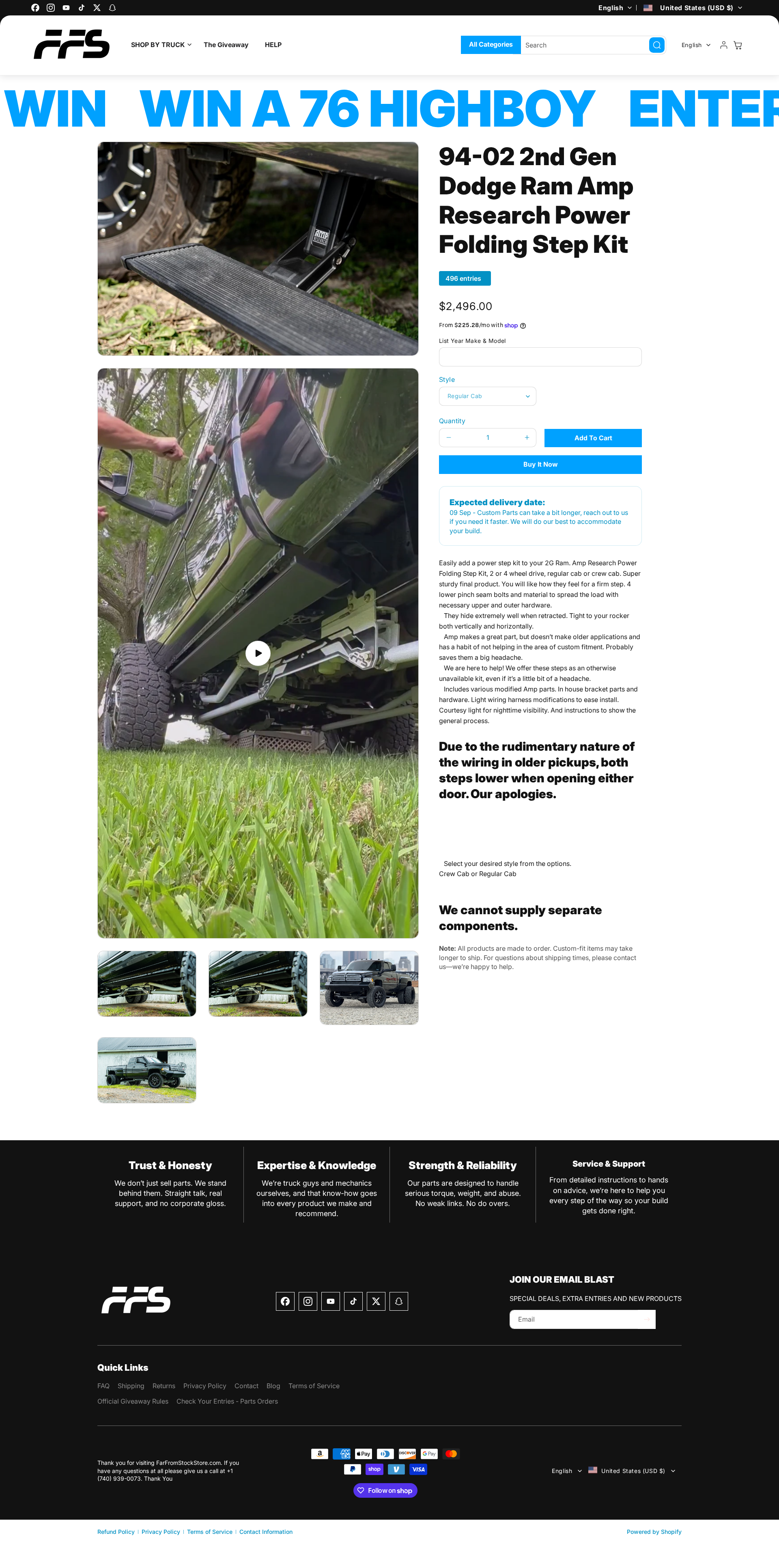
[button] (159, 45)
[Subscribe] (647, 1319)
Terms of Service (209, 1531)
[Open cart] (737, 45)
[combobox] (589, 45)
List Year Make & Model (472, 340)
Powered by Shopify (654, 1531)
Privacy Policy (161, 1531)
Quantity (452, 421)
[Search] (657, 45)
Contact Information (266, 1531)
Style (447, 379)
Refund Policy (116, 1531)
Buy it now (540, 464)
